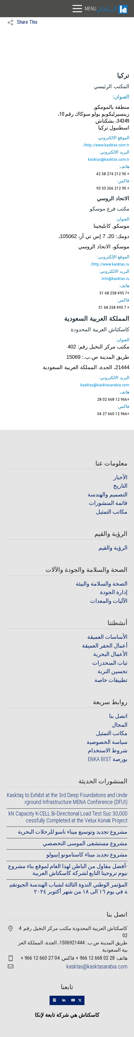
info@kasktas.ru (115, 278)
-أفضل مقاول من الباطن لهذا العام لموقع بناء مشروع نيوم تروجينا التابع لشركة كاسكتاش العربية (67, 869)
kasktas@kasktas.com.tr (108, 159)
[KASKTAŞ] (111, 8)
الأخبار (120, 477)
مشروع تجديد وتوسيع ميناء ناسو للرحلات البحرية (72, 831)
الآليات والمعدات (108, 600)
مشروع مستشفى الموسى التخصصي (85, 843)
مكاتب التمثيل (111, 511)
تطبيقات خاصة (110, 680)
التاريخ (120, 485)
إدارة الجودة (113, 592)
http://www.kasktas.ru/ (110, 264)
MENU (90, 9)
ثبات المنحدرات (109, 662)
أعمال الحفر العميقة (104, 645)
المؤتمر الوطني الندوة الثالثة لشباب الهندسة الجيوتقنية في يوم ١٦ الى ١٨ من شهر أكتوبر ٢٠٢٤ (68, 888)
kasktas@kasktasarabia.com (104, 385)
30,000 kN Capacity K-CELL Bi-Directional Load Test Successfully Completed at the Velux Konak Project (67, 817)
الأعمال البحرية (110, 654)
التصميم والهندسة (107, 494)
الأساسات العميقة (107, 636)
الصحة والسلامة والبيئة (101, 583)
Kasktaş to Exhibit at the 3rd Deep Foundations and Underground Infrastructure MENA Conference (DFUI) (67, 798)
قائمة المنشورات (108, 503)
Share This (26, 22)
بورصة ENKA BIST (107, 759)
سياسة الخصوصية (107, 742)
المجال (119, 724)
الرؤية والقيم (112, 547)
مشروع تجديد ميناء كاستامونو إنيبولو (86, 854)
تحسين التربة (112, 671)
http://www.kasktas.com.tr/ (106, 145)
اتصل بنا (118, 716)
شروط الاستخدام (107, 750)
